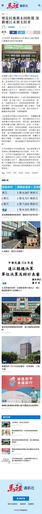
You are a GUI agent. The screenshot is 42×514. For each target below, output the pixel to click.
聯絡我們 (23, 504)
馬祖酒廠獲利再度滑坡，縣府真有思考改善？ (21, 214)
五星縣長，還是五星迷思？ (13, 251)
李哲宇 (14, 89)
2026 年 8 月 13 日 (7, 254)
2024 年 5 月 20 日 (17, 435)
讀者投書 (22, 498)
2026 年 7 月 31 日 (7, 372)
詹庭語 (35, 75)
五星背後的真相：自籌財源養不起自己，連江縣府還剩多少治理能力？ (21, 289)
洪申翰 (14, 75)
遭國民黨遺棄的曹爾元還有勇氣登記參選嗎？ (21, 405)
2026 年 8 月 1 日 (7, 332)
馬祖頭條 (35, 173)
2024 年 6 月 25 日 (24, 27)
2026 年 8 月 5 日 (7, 293)
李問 (36, 89)
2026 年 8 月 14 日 (7, 217)
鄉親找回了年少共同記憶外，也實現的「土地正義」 (21, 367)
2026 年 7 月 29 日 (7, 408)
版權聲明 (31, 504)
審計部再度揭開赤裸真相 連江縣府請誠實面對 (21, 328)
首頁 (3, 14)
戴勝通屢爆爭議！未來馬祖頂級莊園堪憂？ (24, 431)
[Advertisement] (21, 472)
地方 (7, 14)
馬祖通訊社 (11, 27)
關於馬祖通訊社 (13, 504)
